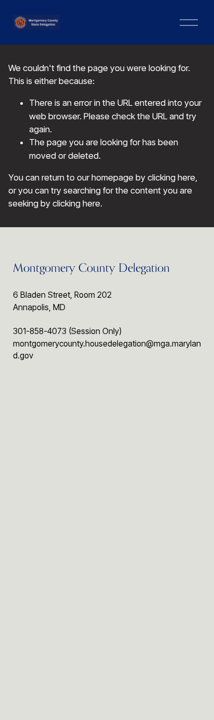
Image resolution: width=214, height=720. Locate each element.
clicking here (171, 177)
